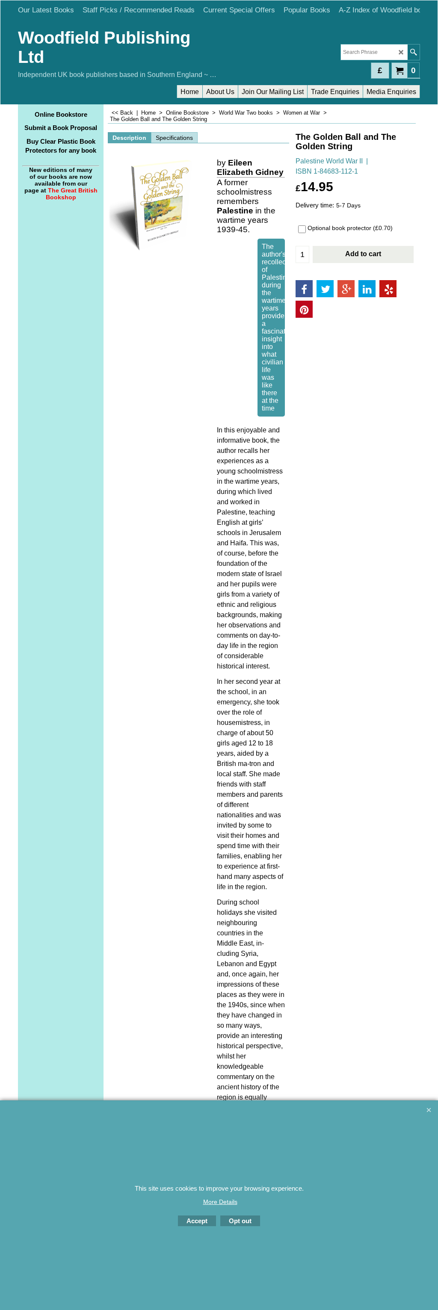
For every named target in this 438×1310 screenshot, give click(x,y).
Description (129, 137)
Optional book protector (350, 228)
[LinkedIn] (367, 288)
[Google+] (346, 288)
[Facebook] (304, 288)
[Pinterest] (304, 309)
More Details (220, 1201)
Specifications (174, 137)
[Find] (413, 52)
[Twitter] (325, 288)
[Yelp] (388, 288)
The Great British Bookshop (72, 194)
